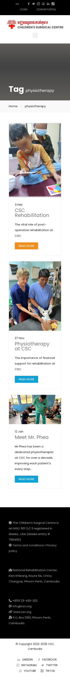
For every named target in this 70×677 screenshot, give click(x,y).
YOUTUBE (30, 671)
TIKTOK (50, 671)
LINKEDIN (27, 659)
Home (13, 106)
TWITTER (52, 665)
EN (17, 4)
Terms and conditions (28, 545)
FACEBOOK (49, 659)
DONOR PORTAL (46, 9)
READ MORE (26, 246)
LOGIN (23, 9)
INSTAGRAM (29, 665)
